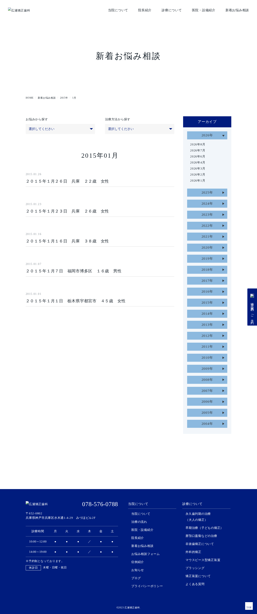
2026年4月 (197, 162)
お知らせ (137, 570)
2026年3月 (197, 168)
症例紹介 (137, 562)
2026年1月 (197, 180)
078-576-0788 (100, 504)
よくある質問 (195, 584)
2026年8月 (197, 144)
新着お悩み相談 (237, 10)
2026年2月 (197, 174)
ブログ (136, 578)
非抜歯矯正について (200, 544)
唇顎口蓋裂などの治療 (201, 535)
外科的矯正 (193, 552)
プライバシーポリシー (147, 586)
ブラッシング (195, 568)
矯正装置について (198, 576)
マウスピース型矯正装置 (203, 560)
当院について (118, 10)
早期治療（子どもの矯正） (204, 527)
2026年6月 (197, 156)
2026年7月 (197, 150)
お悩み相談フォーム (145, 554)
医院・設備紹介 (203, 10)
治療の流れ (139, 521)
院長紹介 (145, 10)
